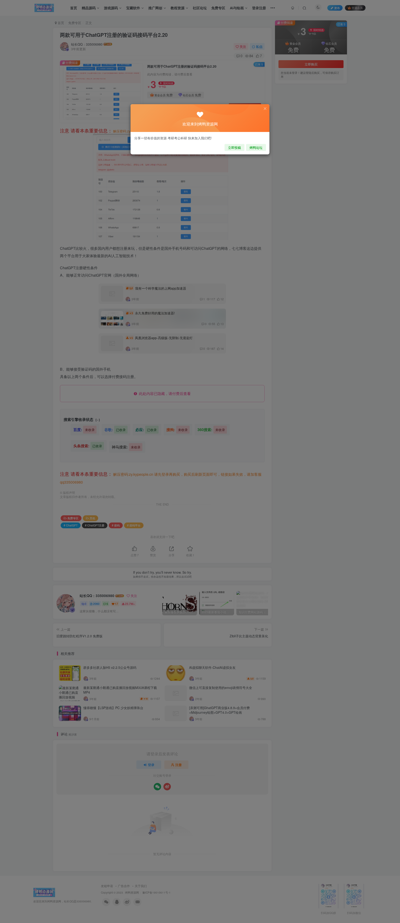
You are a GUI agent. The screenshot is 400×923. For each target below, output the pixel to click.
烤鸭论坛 (256, 147)
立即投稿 (234, 147)
